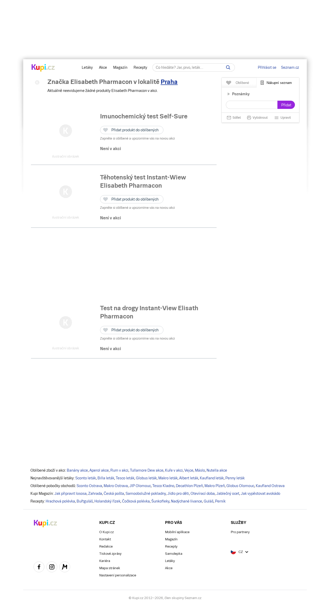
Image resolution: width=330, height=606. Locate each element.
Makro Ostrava (116, 486)
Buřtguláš (85, 501)
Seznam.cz (290, 67)
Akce (103, 67)
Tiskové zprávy (110, 554)
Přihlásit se (267, 67)
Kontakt (105, 539)
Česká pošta (114, 493)
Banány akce (77, 470)
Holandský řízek (107, 501)
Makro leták (168, 478)
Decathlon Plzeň (189, 486)
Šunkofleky (160, 501)
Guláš (208, 501)
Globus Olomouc (240, 486)
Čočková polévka (136, 501)
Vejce (188, 470)
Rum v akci (119, 470)
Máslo (200, 470)
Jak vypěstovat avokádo (260, 493)
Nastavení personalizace (117, 575)
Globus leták (146, 478)
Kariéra (104, 561)
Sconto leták (85, 478)
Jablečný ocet (227, 493)
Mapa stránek (109, 568)
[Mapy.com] (64, 567)
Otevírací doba (203, 493)
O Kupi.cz (106, 532)
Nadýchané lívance (186, 501)
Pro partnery (240, 532)
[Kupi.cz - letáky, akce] (43, 68)
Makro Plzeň (214, 486)
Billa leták (105, 478)
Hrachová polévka (60, 501)
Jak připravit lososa (70, 493)
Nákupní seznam (279, 83)
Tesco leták (125, 478)
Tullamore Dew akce (146, 470)
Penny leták (235, 478)
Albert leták (188, 478)
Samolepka (173, 554)
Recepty (140, 67)
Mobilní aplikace (177, 532)
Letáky (87, 67)
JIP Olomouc (140, 486)
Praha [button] (169, 81)
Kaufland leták (212, 478)
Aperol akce (99, 470)
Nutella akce (217, 470)
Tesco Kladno (163, 486)
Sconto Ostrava (89, 486)
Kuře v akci (174, 470)
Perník (220, 501)
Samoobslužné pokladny (146, 493)
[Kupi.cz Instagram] (51, 567)
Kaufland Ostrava (270, 486)
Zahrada (95, 493)
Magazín (120, 67)
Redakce (106, 546)
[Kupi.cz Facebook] (39, 567)
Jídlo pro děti (178, 493)
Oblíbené (242, 83)
